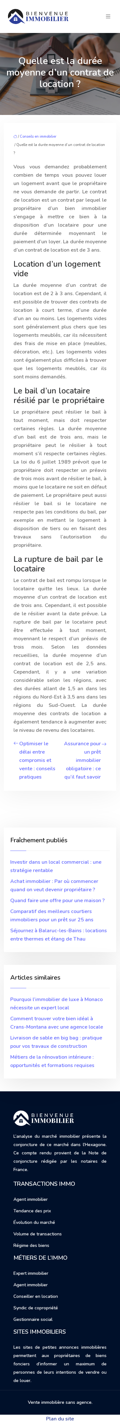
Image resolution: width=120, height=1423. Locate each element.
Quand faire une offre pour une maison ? (57, 900)
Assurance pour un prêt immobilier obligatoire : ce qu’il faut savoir (82, 760)
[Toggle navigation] (108, 16)
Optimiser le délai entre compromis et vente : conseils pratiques (37, 760)
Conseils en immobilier (38, 136)
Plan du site (60, 1418)
